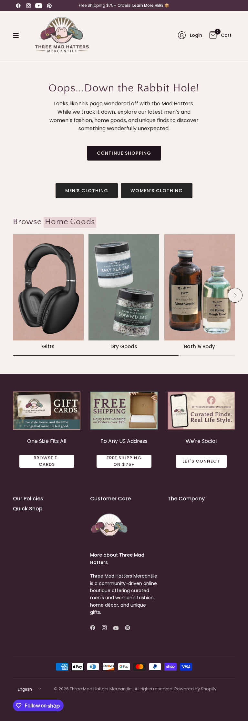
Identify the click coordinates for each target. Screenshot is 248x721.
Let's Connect (201, 461)
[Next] (235, 295)
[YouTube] (39, 5)
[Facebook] (18, 5)
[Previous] (12, 295)
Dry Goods (123, 347)
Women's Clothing (156, 190)
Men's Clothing (86, 190)
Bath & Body (199, 347)
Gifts (48, 347)
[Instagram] (28, 5)
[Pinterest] (49, 5)
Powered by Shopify (195, 689)
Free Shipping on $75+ (124, 461)
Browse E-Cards (47, 461)
